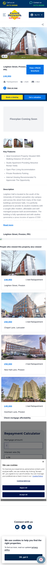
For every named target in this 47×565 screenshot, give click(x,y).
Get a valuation (35, 97)
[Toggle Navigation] (4, 15)
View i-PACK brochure (35, 69)
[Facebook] (17, 527)
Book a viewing (12, 97)
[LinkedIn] (30, 527)
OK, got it (23, 557)
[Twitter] (23, 527)
